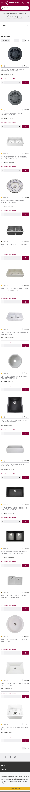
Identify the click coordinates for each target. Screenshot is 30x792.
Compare (26, 66)
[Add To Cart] (25, 82)
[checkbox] (22, 66)
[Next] (28, 40)
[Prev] (20, 40)
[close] (28, 16)
